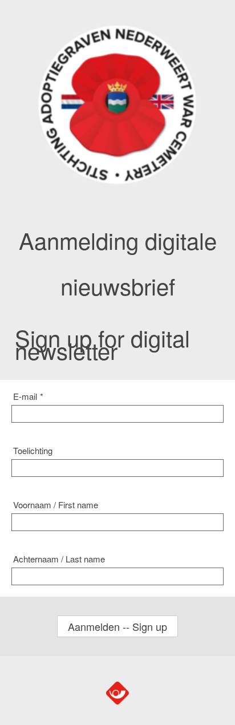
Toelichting (32, 450)
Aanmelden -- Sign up (117, 626)
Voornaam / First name (55, 505)
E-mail (28, 396)
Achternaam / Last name (59, 559)
